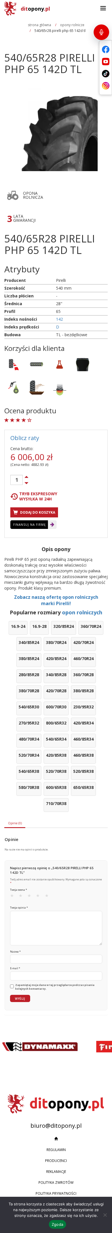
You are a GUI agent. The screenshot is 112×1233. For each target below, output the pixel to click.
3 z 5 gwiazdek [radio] (31, 897)
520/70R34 (29, 755)
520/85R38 (83, 771)
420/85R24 (56, 658)
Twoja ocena (18, 890)
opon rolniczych (82, 612)
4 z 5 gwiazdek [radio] (39, 897)
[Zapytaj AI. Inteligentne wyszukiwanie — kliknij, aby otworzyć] (101, 32)
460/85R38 (83, 755)
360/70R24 (91, 626)
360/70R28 (83, 674)
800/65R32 (56, 723)
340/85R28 (56, 674)
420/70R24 (83, 642)
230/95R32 (83, 707)
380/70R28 (29, 690)
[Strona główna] (56, 1139)
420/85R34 (83, 723)
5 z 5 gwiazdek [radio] (48, 897)
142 (59, 319)
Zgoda (57, 1224)
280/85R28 (29, 674)
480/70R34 (29, 739)
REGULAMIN (56, 1149)
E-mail (15, 968)
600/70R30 (56, 707)
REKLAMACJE (56, 1171)
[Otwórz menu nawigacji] (103, 8)
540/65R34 (56, 739)
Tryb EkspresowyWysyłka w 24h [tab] (38, 496)
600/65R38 (56, 787)
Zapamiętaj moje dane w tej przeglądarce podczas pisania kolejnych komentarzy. (54, 987)
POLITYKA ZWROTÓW (56, 1182)
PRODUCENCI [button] (56, 1160)
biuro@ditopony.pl (56, 1125)
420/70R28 (56, 690)
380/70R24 (56, 642)
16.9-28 (39, 626)
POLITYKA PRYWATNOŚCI (56, 1193)
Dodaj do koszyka (37, 512)
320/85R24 (63, 626)
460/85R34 (83, 739)
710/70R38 (56, 803)
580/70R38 (29, 787)
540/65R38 (29, 771)
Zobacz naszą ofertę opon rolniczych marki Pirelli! (56, 600)
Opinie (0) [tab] (15, 823)
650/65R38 (83, 787)
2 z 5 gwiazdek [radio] (22, 897)
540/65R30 (29, 707)
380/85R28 (83, 690)
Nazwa (15, 951)
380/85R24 (29, 658)
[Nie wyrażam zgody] (105, 1215)
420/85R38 (56, 755)
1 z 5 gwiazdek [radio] (14, 897)
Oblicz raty (24, 438)
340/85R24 (29, 642)
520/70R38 (56, 771)
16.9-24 (18, 626)
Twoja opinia (19, 907)
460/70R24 (83, 658)
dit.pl (35, 8)
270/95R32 (29, 723)
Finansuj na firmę (29, 525)
